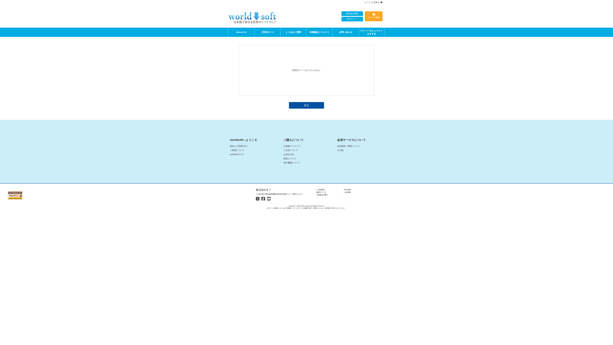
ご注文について (291, 150)
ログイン (353, 19)
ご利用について (237, 150)
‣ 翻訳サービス (321, 192)
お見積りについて (292, 146)
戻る (306, 105)
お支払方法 (289, 154)
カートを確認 (373, 17)
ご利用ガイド (267, 32)
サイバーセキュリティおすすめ (371, 32)
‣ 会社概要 (347, 192)
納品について (290, 158)
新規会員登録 (352, 13)
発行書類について (292, 162)
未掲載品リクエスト (320, 32)
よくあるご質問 (293, 32)
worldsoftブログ (237, 154)
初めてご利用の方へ (239, 146)
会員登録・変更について (348, 146)
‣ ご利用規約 (320, 190)
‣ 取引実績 (347, 190)
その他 (340, 150)
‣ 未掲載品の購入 (322, 195)
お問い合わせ (345, 32)
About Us (241, 32)
